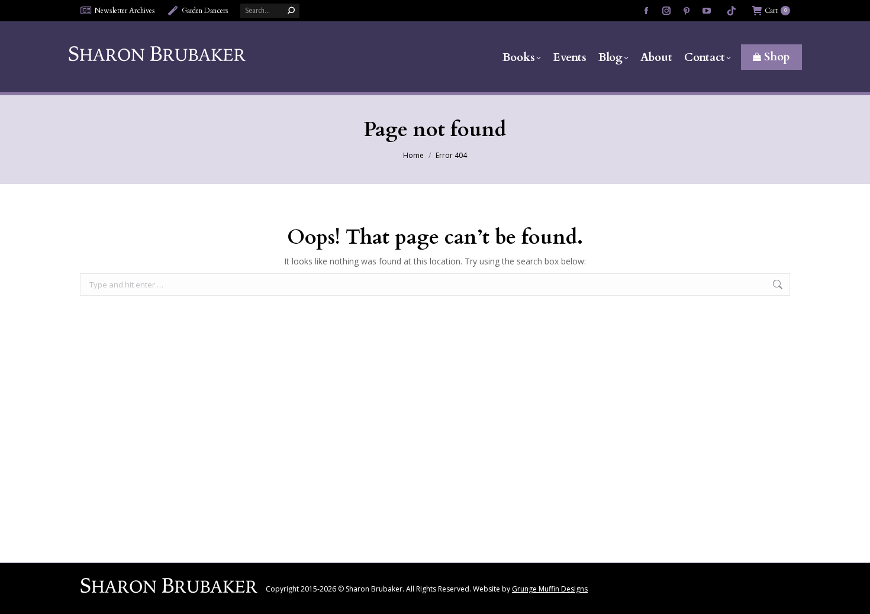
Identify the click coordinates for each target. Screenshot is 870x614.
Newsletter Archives (125, 10)
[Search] (291, 11)
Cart (776, 10)
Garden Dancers (205, 10)
